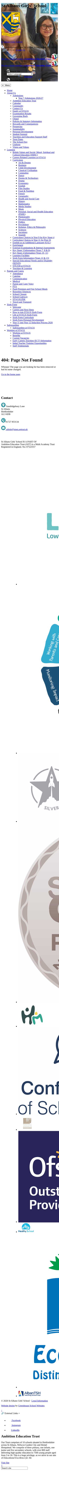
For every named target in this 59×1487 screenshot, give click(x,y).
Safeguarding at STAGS (24, 328)
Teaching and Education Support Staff (30, 137)
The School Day (20, 142)
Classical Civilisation (27, 170)
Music (21, 209)
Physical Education (27, 219)
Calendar (17, 103)
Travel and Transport (22, 302)
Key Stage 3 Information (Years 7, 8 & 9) (31, 250)
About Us (11, 93)
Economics (23, 183)
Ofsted (16, 119)
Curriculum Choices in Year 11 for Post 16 (32, 240)
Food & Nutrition (26, 191)
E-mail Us (20, 50)
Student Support (20, 134)
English (21, 186)
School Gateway (20, 297)
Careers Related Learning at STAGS (29, 157)
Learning (11, 149)
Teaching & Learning (22, 268)
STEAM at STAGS (22, 266)
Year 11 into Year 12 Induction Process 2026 (33, 322)
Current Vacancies (21, 338)
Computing (23, 173)
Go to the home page (10, 374)
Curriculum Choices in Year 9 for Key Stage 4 (33, 237)
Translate (28, 76)
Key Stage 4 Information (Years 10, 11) (30, 253)
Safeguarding (13, 325)
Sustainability (19, 129)
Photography (24, 217)
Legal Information (40, 1401)
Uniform (16, 144)
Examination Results (22, 113)
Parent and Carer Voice (23, 284)
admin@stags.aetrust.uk (17, 429)
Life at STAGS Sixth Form (25, 315)
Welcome (17, 307)
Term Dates (18, 139)
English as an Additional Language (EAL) (32, 242)
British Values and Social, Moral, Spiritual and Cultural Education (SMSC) (33, 153)
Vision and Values (21, 147)
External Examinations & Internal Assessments (34, 248)
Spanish (21, 235)
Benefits (16, 335)
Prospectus (17, 126)
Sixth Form (12, 304)
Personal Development (23, 131)
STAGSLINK (19, 299)
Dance (21, 175)
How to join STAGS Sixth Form (27, 312)
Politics (21, 222)
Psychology (23, 224)
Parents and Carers (15, 271)
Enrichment (18, 245)
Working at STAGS (16, 330)
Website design (8, 1405)
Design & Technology (28, 178)
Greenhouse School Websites (31, 1405)
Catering (16, 276)
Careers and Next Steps (23, 309)
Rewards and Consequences (25, 124)
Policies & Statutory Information (27, 121)
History (21, 201)
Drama (21, 180)
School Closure (19, 294)
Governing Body (20, 116)
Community (18, 106)
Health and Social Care (28, 199)
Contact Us (18, 108)
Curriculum (18, 160)
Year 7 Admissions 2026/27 (30, 98)
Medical (16, 281)
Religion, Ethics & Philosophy (32, 227)
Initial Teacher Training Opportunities (30, 343)
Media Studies (24, 206)
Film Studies (24, 188)
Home (9, 90)
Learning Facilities (21, 255)
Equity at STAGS (21, 111)
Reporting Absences (22, 291)
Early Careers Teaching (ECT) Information (32, 340)
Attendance (18, 273)
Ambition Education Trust (24, 100)
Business (22, 165)
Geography (23, 196)
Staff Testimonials (21, 346)
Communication (20, 279)
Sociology (22, 232)
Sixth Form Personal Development (28, 320)
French (21, 193)
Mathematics (24, 204)
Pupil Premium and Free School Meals (30, 289)
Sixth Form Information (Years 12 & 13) (31, 258)
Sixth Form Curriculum (23, 317)
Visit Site (5, 1462)
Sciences (22, 229)
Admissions (18, 95)
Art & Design (24, 162)
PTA (15, 286)
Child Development (27, 168)
